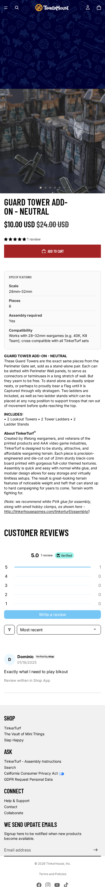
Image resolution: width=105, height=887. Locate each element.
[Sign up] (95, 850)
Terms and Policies (52, 874)
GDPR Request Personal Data (28, 779)
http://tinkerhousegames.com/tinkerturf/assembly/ (46, 511)
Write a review (52, 614)
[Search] (16, 7)
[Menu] (6, 7)
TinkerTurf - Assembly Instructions (32, 761)
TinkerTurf (12, 728)
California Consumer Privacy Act (31, 773)
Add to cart (56, 251)
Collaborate (13, 813)
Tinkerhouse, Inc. (58, 863)
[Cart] (98, 7)
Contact (10, 807)
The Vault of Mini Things (24, 734)
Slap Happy (14, 740)
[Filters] (9, 630)
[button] (15, 239)
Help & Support (17, 800)
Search (10, 767)
